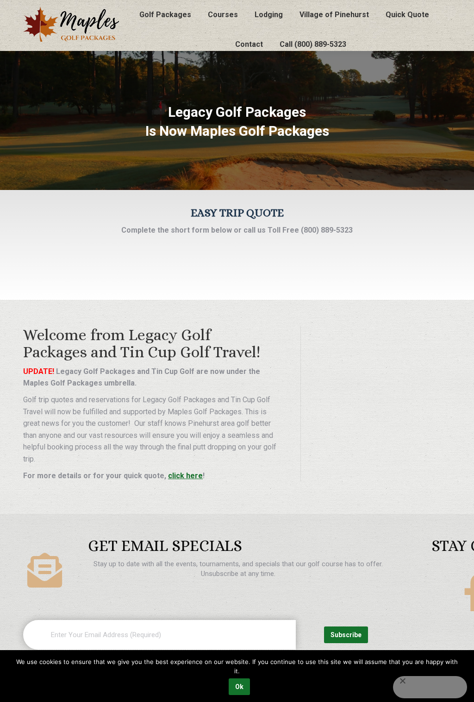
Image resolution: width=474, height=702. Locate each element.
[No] (430, 687)
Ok (239, 686)
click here (185, 475)
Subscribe (346, 635)
